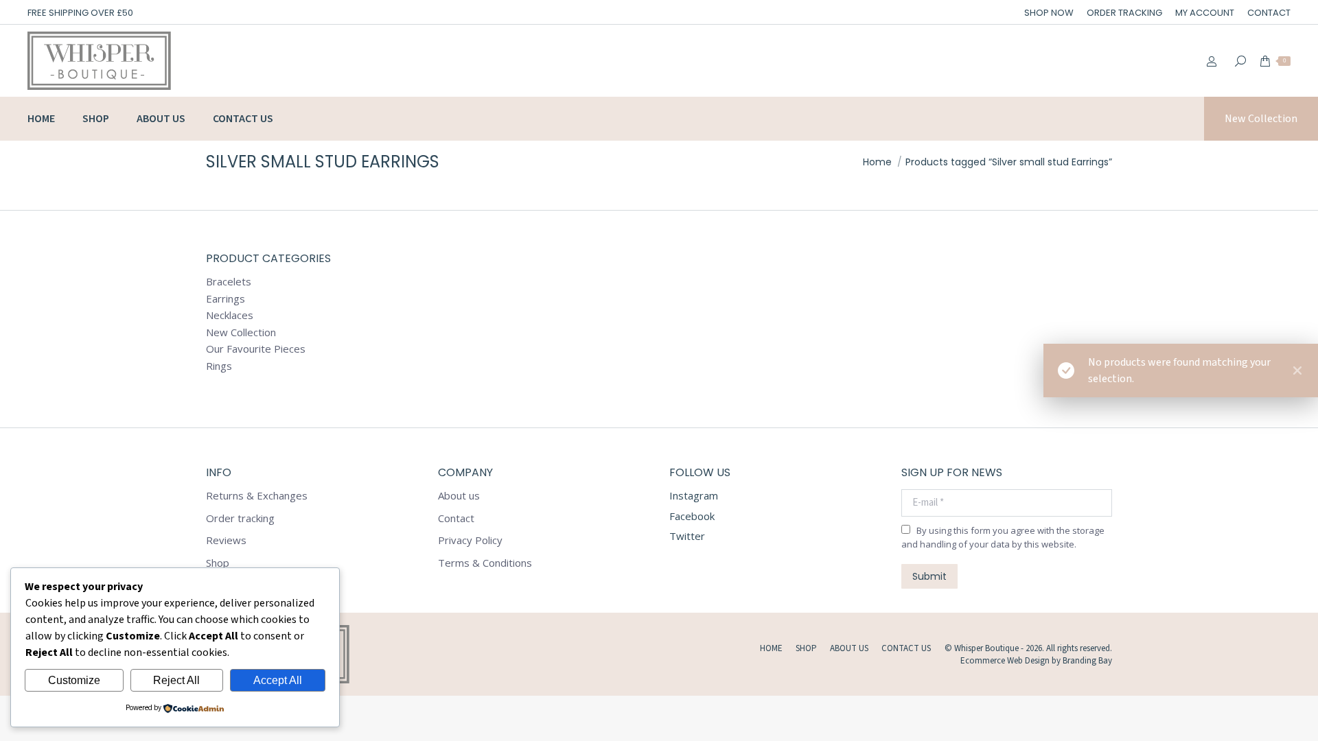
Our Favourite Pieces (255, 348)
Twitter (687, 536)
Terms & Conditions (485, 562)
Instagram (693, 495)
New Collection (241, 332)
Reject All (176, 680)
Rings (219, 366)
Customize (74, 680)
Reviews (226, 540)
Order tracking (240, 518)
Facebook (692, 516)
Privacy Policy (470, 540)
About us (459, 495)
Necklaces (229, 315)
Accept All (277, 680)
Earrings (225, 298)
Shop (217, 562)
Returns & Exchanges (257, 495)
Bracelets (228, 281)
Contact (456, 518)
